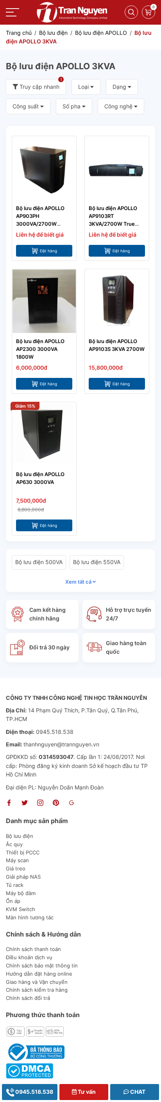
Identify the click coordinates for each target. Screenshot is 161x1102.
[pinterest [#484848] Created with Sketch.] (56, 803)
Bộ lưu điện (19, 836)
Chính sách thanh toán (33, 949)
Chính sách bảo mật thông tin (42, 965)
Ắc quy (14, 844)
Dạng (120, 86)
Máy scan (17, 860)
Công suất (26, 106)
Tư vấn (86, 1091)
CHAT (137, 1091)
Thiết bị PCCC (22, 852)
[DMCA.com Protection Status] (29, 1070)
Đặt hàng (48, 250)
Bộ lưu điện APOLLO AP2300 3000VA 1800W (40, 349)
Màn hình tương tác (30, 917)
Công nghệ (119, 106)
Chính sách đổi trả (28, 998)
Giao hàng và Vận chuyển (37, 982)
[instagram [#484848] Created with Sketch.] (40, 803)
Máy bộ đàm (21, 893)
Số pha (72, 106)
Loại (84, 86)
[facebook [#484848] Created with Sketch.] (9, 803)
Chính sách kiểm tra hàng (37, 990)
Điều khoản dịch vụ (29, 957)
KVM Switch (20, 909)
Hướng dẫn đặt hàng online (39, 974)
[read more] (72, 11)
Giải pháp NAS (23, 877)
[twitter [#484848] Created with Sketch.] (24, 803)
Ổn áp (13, 901)
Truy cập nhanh (40, 84)
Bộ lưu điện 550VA (96, 562)
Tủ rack (14, 885)
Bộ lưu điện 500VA (39, 562)
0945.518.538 (33, 1091)
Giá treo (15, 868)
